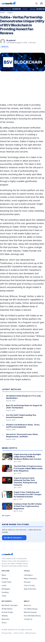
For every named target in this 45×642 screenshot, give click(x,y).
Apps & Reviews (30, 589)
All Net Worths (7, 609)
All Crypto (7, 515)
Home (2, 12)
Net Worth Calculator (14, 538)
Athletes (5, 616)
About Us (27, 605)
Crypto (9, 12)
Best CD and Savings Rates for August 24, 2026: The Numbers (24, 406)
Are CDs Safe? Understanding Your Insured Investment (21, 416)
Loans (4, 585)
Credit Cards (6, 582)
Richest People (7, 612)
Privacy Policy (7, 633)
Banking (5, 579)
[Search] (36, 3)
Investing (5, 592)
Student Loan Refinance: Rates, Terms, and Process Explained (23, 426)
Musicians (5, 619)
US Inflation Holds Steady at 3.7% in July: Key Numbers (23, 397)
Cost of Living (29, 585)
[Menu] (41, 3)
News (4, 575)
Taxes (4, 596)
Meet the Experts (30, 612)
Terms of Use (18, 633)
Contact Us (28, 619)
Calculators (28, 575)
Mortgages (6, 589)
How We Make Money (32, 616)
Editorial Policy (30, 633)
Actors (4, 623)
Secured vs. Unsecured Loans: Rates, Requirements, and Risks (22, 435)
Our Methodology (31, 609)
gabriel (12, 40)
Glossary (27, 582)
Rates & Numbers (30, 579)
